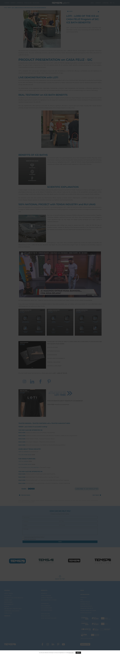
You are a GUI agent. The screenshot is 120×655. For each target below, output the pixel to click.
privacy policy (71, 652)
